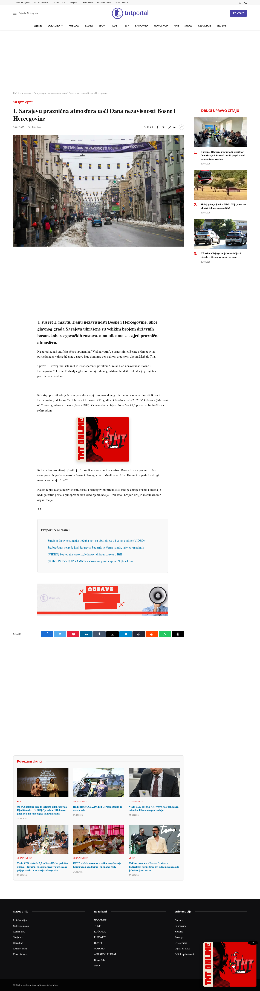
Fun (176, 25)
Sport (103, 25)
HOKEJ (98, 942)
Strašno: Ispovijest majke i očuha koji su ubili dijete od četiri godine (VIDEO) (96, 540)
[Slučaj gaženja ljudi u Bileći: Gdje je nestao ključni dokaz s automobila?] (220, 185)
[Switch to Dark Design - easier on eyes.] (240, 2)
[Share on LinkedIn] (174, 127)
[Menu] (14, 13)
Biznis (89, 25)
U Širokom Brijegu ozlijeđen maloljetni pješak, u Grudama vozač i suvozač (221, 255)
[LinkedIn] (16, 304)
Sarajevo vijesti (23, 102)
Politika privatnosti (184, 954)
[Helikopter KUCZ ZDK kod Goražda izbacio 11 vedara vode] (99, 782)
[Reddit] (16, 312)
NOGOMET (100, 920)
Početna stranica (21, 93)
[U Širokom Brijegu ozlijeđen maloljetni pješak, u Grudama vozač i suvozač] (220, 234)
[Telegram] (16, 321)
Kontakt (238, 13)
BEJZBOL (99, 959)
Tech (126, 25)
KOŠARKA (100, 931)
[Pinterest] (16, 280)
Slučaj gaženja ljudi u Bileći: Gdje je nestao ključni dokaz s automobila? (223, 206)
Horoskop (88, 2)
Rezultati (204, 25)
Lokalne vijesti (23, 2)
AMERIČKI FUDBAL (105, 954)
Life (114, 25)
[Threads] (16, 337)
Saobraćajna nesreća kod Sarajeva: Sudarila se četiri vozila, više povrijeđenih (96, 547)
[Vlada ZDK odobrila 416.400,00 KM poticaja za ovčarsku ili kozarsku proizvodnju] (154, 782)
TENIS (97, 926)
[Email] (16, 288)
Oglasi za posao (41, 2)
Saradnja (179, 937)
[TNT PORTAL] (130, 13)
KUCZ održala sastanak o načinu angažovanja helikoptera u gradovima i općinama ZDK (97, 865)
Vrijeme (221, 25)
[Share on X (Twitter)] (163, 127)
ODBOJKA (99, 948)
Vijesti (38, 25)
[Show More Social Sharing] (181, 127)
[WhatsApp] (16, 329)
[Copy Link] (169, 127)
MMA (97, 965)
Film (19, 801)
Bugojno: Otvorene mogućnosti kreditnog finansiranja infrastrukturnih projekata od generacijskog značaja (223, 155)
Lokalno (54, 25)
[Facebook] (16, 264)
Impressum (180, 926)
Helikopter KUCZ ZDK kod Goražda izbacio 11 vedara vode (97, 808)
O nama (179, 920)
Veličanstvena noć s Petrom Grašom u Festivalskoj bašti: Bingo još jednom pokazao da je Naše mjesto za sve (154, 867)
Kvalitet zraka (104, 2)
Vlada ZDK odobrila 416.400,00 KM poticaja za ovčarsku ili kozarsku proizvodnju (153, 808)
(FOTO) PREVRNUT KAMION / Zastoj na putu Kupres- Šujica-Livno (91, 561)
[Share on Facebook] (157, 127)
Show (188, 25)
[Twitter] (16, 272)
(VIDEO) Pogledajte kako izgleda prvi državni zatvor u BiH (85, 554)
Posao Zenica (121, 2)
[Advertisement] (130, 61)
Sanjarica (74, 2)
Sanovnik (141, 25)
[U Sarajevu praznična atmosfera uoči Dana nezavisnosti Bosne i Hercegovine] (98, 191)
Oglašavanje (181, 942)
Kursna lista (59, 2)
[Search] (245, 2)
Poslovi (73, 25)
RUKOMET (100, 937)
